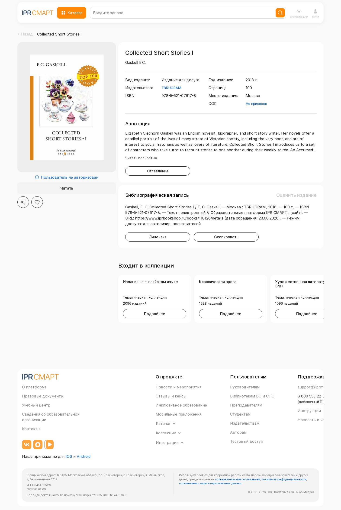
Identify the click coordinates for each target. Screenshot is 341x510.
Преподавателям (246, 405)
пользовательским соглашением (237, 479)
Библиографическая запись (157, 195)
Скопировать (226, 237)
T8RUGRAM (171, 88)
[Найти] (280, 12)
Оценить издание (296, 195)
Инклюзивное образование (181, 405)
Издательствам (244, 423)
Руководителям (245, 387)
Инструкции (309, 410)
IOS (69, 456)
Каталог (75, 12)
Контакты (31, 428)
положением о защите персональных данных (210, 483)
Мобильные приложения (178, 414)
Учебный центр (36, 405)
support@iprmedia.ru (316, 387)
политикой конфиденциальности (283, 479)
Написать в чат (312, 419)
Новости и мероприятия (178, 387)
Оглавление (158, 171)
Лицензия (158, 237)
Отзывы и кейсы (171, 396)
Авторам (238, 432)
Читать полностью (141, 158)
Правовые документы (43, 396)
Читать (66, 188)
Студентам (240, 414)
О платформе (34, 387)
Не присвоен (256, 103)
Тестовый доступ (246, 441)
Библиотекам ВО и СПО (252, 396)
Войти (315, 16)
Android (83, 456)
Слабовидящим (299, 16)
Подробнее (154, 313)
